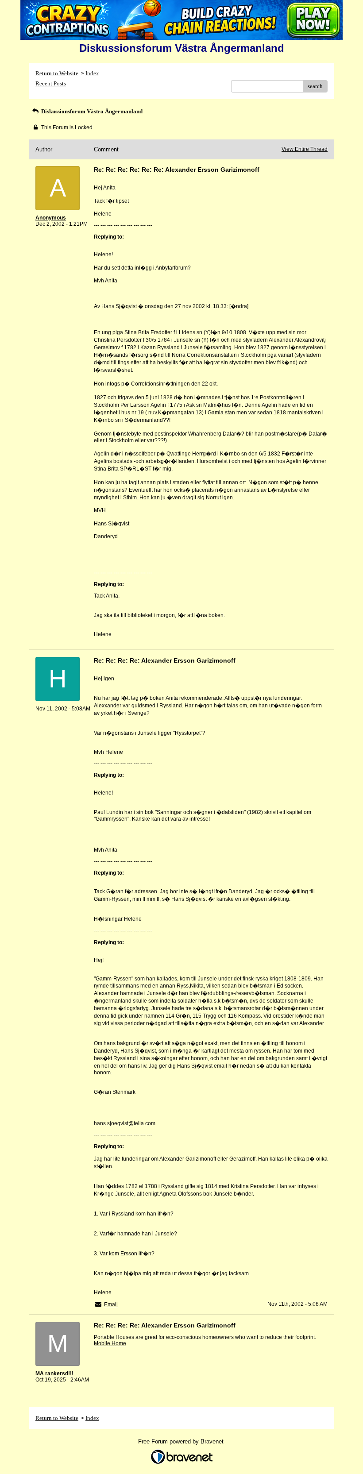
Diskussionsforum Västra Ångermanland (91, 111)
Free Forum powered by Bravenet (181, 1441)
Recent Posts (50, 83)
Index (92, 73)
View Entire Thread (305, 149)
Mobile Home (110, 1343)
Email (111, 1304)
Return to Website (56, 73)
